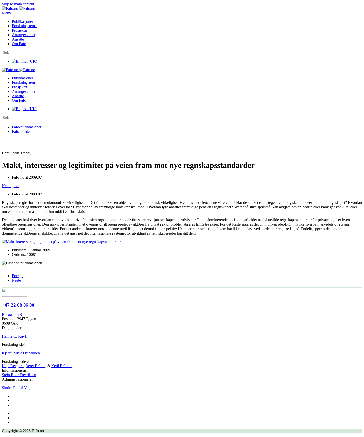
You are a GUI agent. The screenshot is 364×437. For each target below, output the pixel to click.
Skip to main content (18, 4)
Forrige (17, 276)
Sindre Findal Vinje (17, 388)
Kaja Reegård (13, 366)
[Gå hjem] (18, 8)
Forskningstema (24, 26)
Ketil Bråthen (61, 366)
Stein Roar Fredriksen (19, 375)
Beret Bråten (35, 366)
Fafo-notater (21, 131)
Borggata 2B (12, 314)
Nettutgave (10, 186)
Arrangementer (23, 35)
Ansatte (18, 39)
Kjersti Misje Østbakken (21, 353)
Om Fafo (19, 44)
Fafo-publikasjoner (26, 127)
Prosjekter (19, 30)
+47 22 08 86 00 (18, 305)
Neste (16, 280)
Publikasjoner (22, 21)
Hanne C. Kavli (14, 336)
